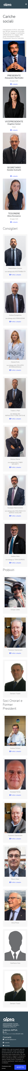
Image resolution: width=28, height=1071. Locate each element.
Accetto (20, 1067)
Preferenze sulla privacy (6, 1067)
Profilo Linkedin (16, 275)
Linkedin (15, 84)
